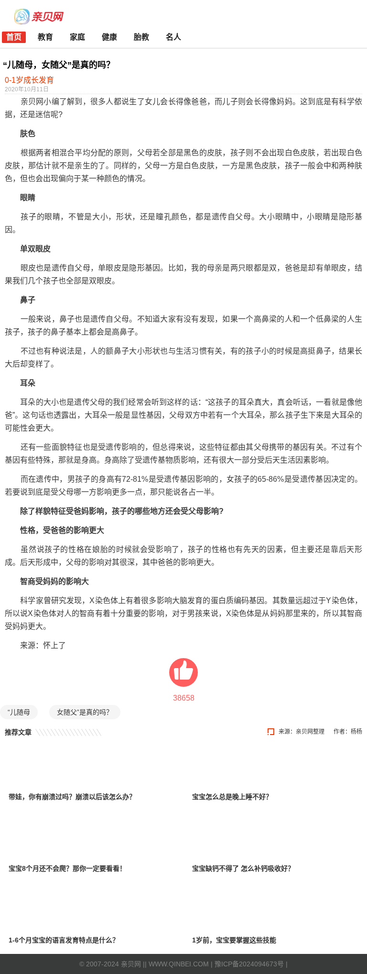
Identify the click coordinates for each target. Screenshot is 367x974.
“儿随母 (19, 712)
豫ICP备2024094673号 (249, 964)
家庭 (77, 37)
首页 (14, 37)
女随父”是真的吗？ (85, 712)
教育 (45, 37)
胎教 (141, 37)
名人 (173, 37)
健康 (109, 37)
